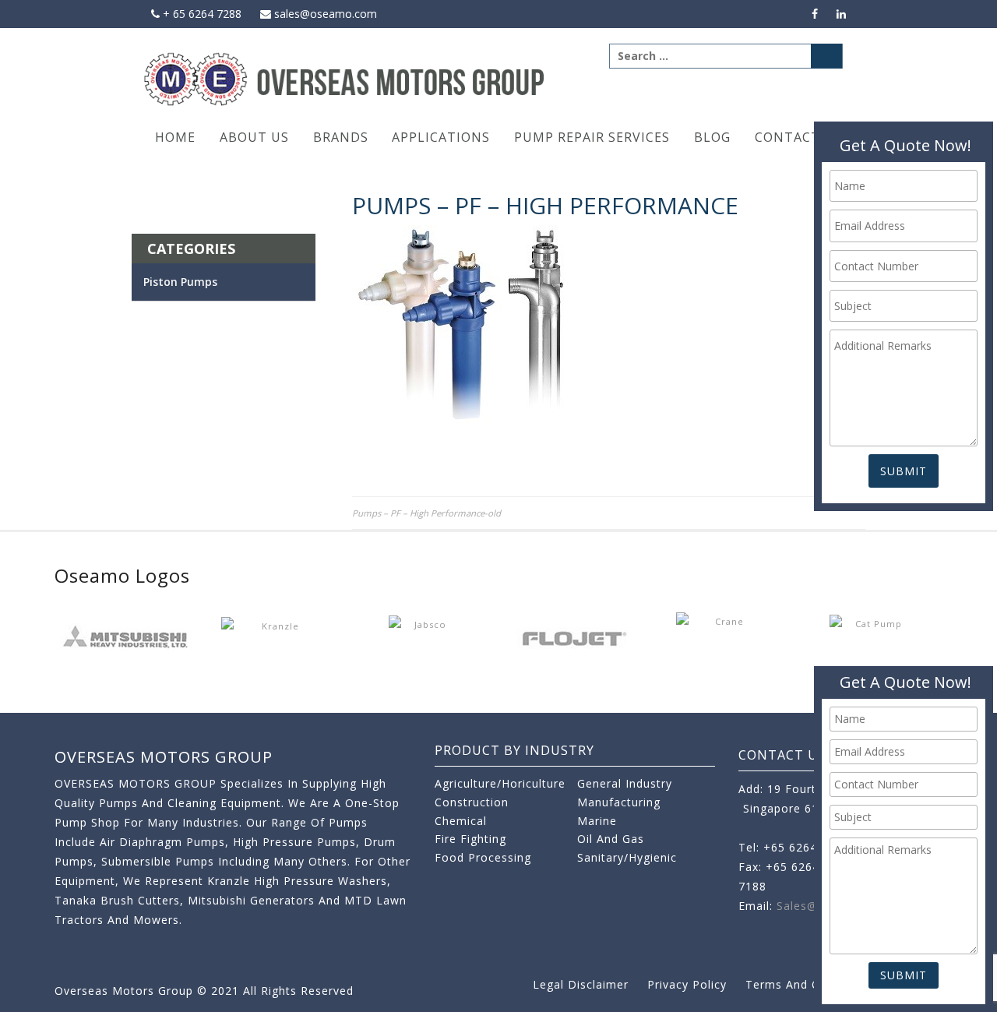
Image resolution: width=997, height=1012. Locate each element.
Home (175, 137)
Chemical (461, 820)
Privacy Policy (687, 984)
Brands (340, 137)
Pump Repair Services (592, 137)
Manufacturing (619, 802)
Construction (472, 802)
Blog (712, 137)
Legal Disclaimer (581, 984)
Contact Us (798, 137)
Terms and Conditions (809, 984)
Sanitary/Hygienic (627, 857)
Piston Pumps (180, 281)
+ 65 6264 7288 (200, 13)
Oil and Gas (610, 838)
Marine (597, 820)
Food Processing (483, 857)
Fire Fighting (470, 838)
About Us (254, 137)
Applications (441, 137)
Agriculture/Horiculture (500, 783)
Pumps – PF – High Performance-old (426, 513)
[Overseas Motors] (345, 78)
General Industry (624, 783)
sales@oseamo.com (324, 13)
